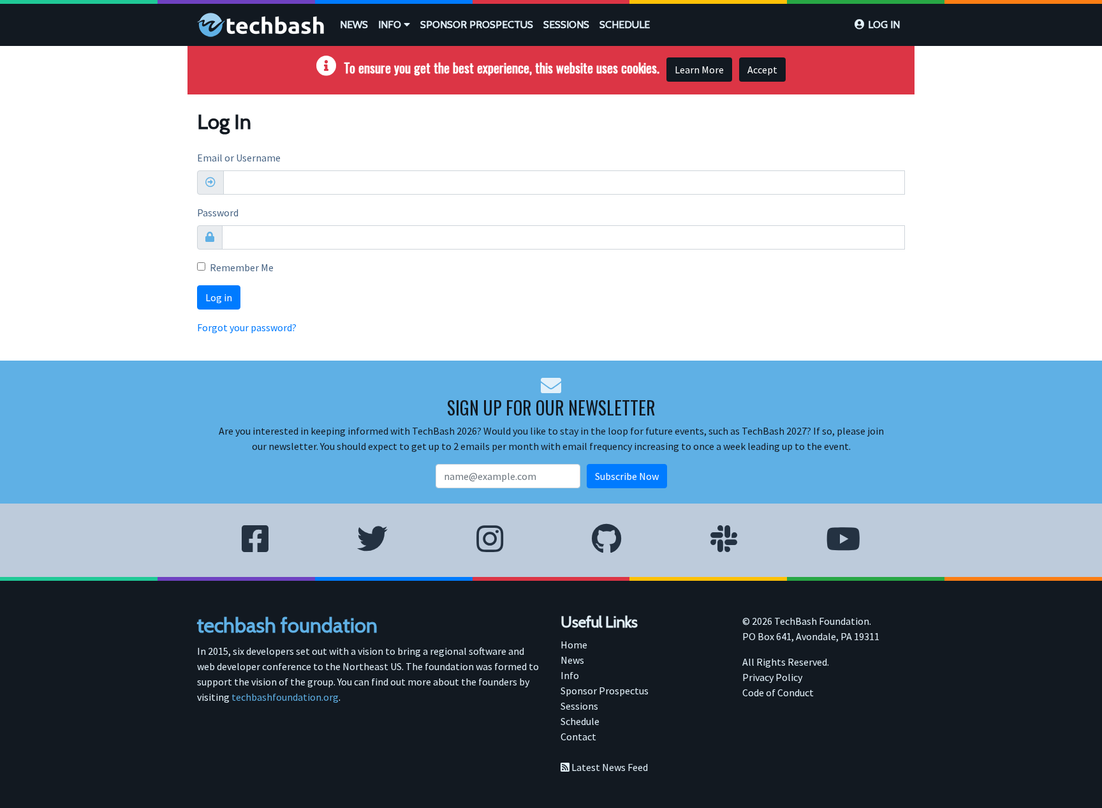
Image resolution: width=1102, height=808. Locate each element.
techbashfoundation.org (285, 697)
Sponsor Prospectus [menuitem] (605, 690)
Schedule (624, 25)
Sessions (566, 25)
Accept (762, 69)
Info (391, 25)
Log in (884, 25)
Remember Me (242, 267)
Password (218, 212)
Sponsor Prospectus (476, 25)
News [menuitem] (572, 660)
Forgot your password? (247, 327)
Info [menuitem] (570, 675)
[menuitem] (354, 25)
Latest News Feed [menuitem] (608, 767)
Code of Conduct (778, 692)
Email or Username (239, 157)
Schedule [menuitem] (580, 721)
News (354, 25)
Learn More (699, 69)
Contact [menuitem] (578, 736)
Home (574, 644)
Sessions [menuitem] (579, 706)
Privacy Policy (772, 677)
